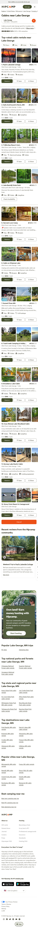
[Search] (34, 21)
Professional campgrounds (27, 831)
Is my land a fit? (24, 828)
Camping (34, 11)
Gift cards (4, 825)
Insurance (22, 835)
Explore (3, 11)
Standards (22, 838)
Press (3, 838)
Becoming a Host (24, 825)
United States (11, 11)
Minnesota (19, 11)
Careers (3, 835)
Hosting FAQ (23, 841)
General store (5, 828)
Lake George (26, 11)
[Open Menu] (34, 7)
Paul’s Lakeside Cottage (24, 564)
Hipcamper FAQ (6, 841)
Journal (3, 831)
